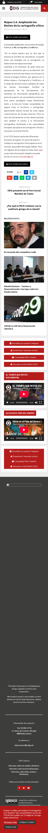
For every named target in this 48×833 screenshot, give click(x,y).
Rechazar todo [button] (10, 822)
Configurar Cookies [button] (26, 822)
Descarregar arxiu (18, 37)
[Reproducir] (7, 402)
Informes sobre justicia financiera (24, 769)
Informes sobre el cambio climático (24, 766)
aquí (41, 150)
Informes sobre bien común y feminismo (23, 773)
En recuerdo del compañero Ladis (20, 252)
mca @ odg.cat (26, 156)
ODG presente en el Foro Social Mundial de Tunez (24, 192)
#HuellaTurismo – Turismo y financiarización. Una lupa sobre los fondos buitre (21, 289)
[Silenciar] (36, 402)
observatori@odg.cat (24, 745)
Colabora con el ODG (14, 2)
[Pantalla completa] (40, 402)
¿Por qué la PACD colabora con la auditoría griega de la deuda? (24, 207)
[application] (24, 394)
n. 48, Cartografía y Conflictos (25, 47)
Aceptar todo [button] (11, 827)
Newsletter (38, 2)
